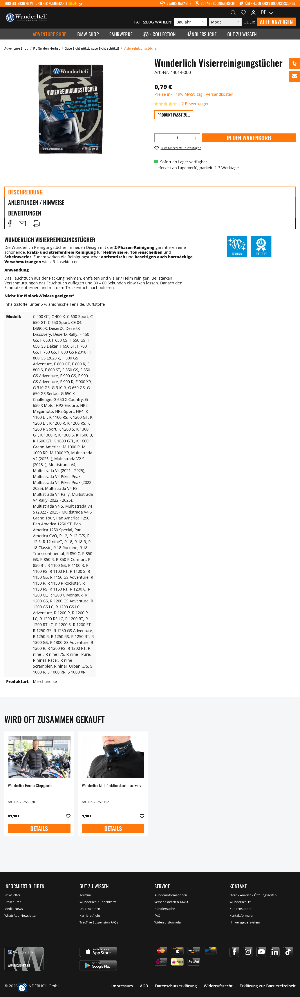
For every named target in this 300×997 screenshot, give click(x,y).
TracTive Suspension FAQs (99, 922)
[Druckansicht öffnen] (36, 223)
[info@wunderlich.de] (294, 76)
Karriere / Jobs (90, 915)
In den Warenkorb (249, 137)
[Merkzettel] (243, 12)
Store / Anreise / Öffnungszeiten (253, 895)
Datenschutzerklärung (176, 985)
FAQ (157, 915)
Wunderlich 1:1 (241, 902)
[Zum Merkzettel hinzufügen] (68, 816)
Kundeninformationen (170, 895)
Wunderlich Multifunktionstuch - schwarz (111, 785)
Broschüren (13, 902)
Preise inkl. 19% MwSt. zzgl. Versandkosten (193, 94)
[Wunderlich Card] (24, 959)
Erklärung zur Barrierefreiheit (268, 985)
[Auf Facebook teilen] (10, 223)
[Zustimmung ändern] (22, 987)
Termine (86, 895)
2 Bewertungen (196, 103)
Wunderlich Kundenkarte (98, 902)
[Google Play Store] (98, 965)
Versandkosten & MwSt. (171, 902)
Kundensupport (241, 909)
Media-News (13, 909)
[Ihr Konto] (253, 12)
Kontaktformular (242, 915)
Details (39, 828)
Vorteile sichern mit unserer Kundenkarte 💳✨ (40, 3)
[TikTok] (288, 952)
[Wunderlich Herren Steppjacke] (39, 757)
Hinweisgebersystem (245, 922)
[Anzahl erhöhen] (196, 137)
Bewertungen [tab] (24, 213)
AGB (144, 985)
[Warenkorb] (293, 12)
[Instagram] (248, 952)
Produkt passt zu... (173, 115)
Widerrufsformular (168, 922)
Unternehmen (90, 909)
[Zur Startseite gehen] (26, 17)
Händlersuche (164, 909)
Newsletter (12, 895)
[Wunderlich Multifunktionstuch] (113, 757)
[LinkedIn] (275, 952)
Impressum (122, 985)
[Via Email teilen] (22, 223)
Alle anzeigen (276, 22)
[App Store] (98, 952)
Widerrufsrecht (218, 985)
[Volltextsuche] (233, 12)
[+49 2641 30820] (294, 63)
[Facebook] (234, 952)
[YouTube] (261, 952)
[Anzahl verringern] (159, 137)
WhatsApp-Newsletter (20, 915)
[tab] (150, 192)
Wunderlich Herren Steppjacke (30, 785)
